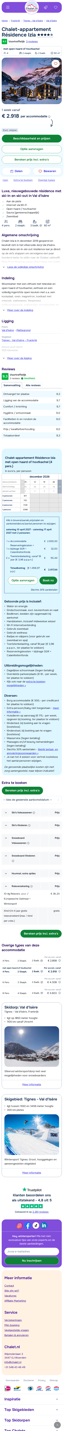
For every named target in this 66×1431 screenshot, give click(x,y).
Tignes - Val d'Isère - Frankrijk (19, 340)
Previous (5, 81)
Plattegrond (23, 330)
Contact (9, 1285)
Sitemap (54, 1380)
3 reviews (32, 41)
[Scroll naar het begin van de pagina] (57, 1425)
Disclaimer (29, 1380)
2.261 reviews (40, 1212)
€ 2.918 (10, 116)
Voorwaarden (12, 1380)
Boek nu (48, 580)
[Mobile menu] (7, 7)
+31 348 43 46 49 (14, 1367)
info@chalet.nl (12, 1362)
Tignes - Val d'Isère (33, 20)
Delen (19, 171)
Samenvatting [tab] (12, 385)
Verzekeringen (13, 1320)
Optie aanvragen (23, 580)
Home (5, 20)
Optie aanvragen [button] (31, 149)
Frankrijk (15, 20)
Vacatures (10, 1295)
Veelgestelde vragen (16, 1330)
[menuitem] (6, 20)
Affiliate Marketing (15, 1300)
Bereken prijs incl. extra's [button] (32, 159)
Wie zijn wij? (11, 1290)
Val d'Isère (51, 20)
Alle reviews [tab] (33, 385)
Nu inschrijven (31, 1260)
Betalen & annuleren (16, 1335)
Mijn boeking (11, 1325)
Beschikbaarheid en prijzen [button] (31, 138)
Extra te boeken (23, 180)
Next (58, 81)
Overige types (46, 180)
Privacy (42, 1380)
